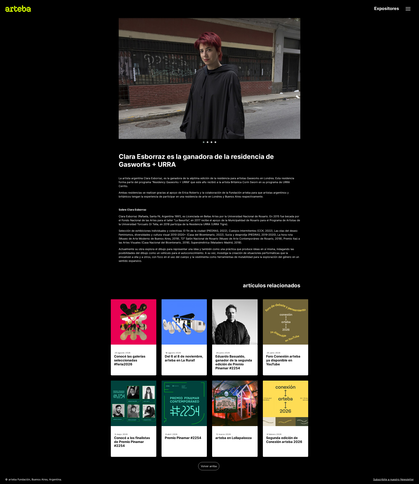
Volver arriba (209, 466)
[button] (204, 142)
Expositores (386, 8)
